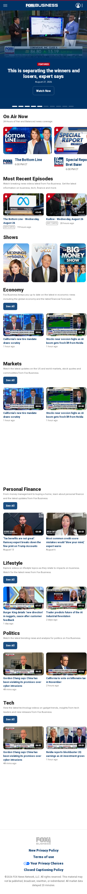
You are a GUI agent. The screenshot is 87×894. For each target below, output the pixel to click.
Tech (8, 703)
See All (10, 306)
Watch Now (43, 96)
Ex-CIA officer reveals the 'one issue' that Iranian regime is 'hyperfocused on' (43, 76)
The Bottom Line (28, 160)
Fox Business (43, 841)
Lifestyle (12, 563)
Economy (13, 290)
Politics (11, 633)
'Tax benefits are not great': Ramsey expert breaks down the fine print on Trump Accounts (22, 542)
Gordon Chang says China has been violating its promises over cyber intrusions (22, 682)
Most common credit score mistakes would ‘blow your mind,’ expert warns (65, 542)
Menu (5, 5)
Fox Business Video (42, 5)
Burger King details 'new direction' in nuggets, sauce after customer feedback (23, 616)
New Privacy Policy (43, 850)
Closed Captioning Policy (43, 870)
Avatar (78, 5)
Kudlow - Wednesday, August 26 (64, 219)
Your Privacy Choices (46, 863)
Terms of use (43, 857)
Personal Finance (22, 489)
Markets (12, 364)
